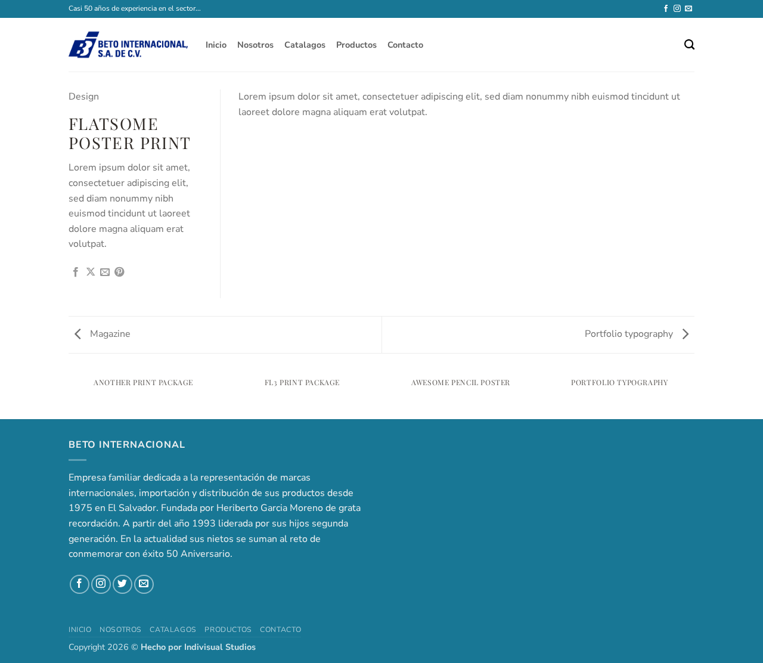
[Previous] (71, 394)
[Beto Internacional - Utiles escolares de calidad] (128, 44)
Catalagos (304, 45)
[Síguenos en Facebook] (665, 9)
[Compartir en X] (90, 272)
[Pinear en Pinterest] (119, 272)
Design (84, 96)
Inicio (216, 45)
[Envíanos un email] (688, 9)
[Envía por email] (105, 272)
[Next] (693, 394)
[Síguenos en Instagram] (677, 9)
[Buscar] (689, 45)
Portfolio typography (630, 333)
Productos (356, 45)
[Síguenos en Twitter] (122, 584)
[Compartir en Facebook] (75, 272)
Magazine (109, 333)
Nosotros (255, 45)
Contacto (405, 45)
